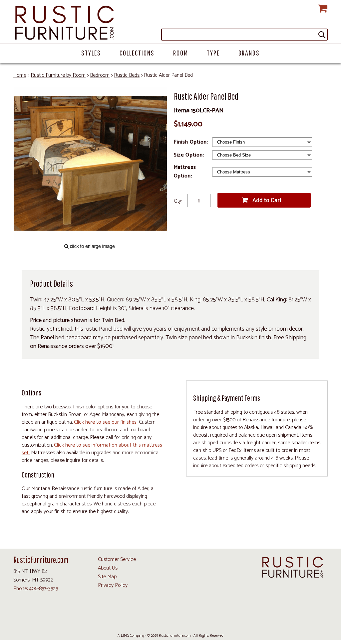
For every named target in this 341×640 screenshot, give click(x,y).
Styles (91, 53)
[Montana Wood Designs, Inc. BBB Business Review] (198, 620)
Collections (137, 53)
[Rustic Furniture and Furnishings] (170, 23)
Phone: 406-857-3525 (35, 588)
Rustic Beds (127, 75)
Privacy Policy (113, 585)
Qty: (177, 201)
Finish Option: (192, 142)
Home (19, 75)
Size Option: (189, 155)
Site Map (107, 576)
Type (213, 53)
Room (180, 53)
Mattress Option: (185, 171)
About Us (108, 568)
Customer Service (117, 559)
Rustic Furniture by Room (58, 75)
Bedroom (100, 75)
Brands (249, 53)
